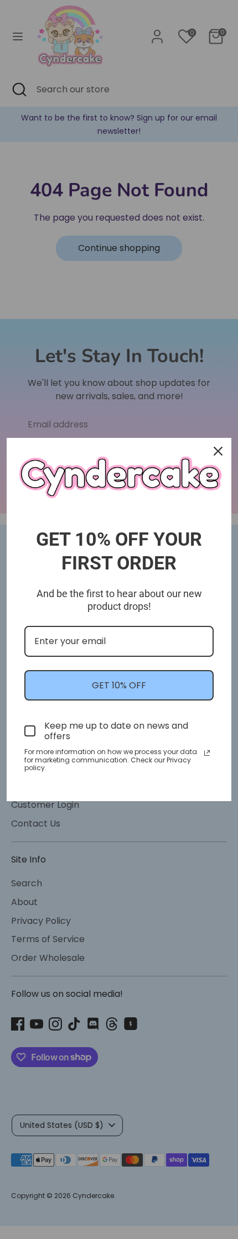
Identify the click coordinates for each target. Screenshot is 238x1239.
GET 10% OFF (119, 685)
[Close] (218, 451)
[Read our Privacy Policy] (207, 753)
